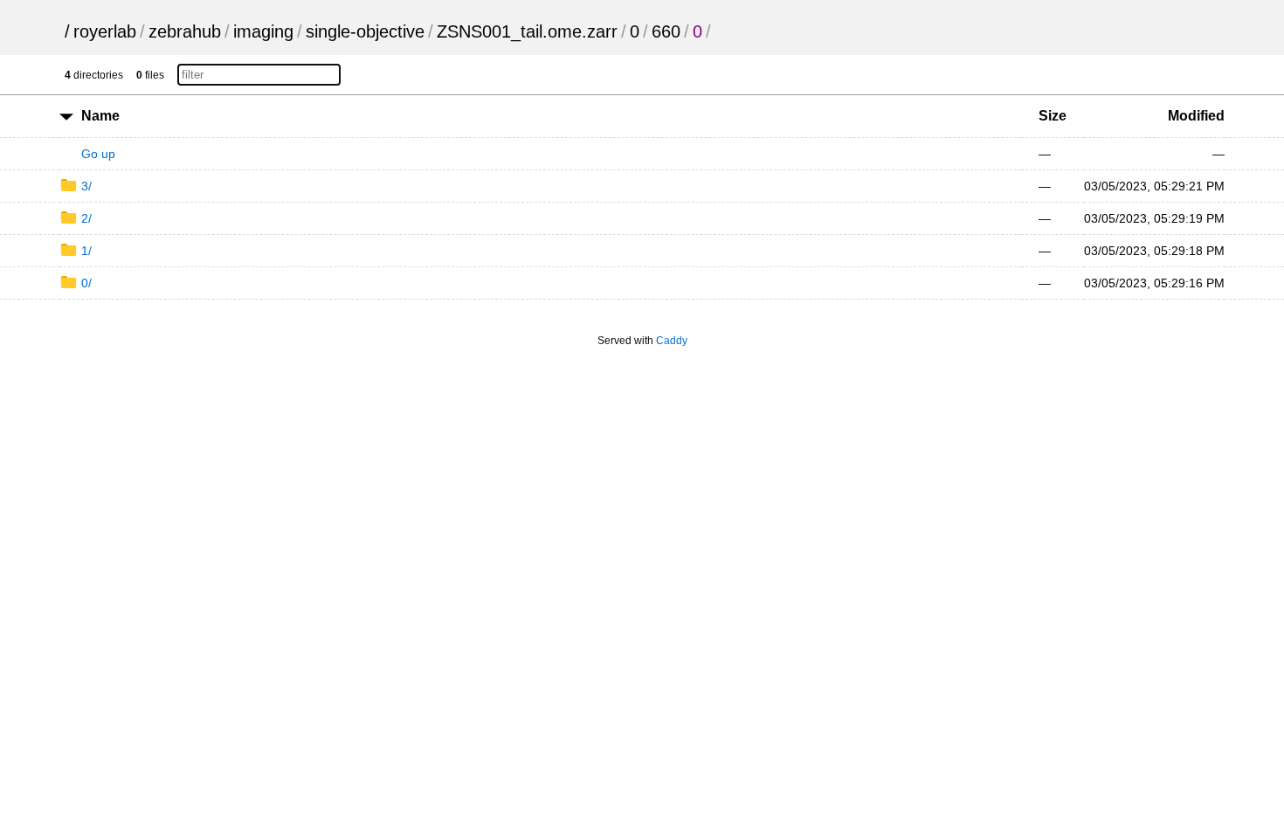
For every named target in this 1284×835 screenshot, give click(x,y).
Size (1053, 115)
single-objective (365, 31)
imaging (263, 31)
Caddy (671, 341)
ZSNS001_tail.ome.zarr (527, 31)
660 (666, 31)
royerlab (104, 31)
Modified (1196, 115)
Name (100, 115)
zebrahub (184, 31)
